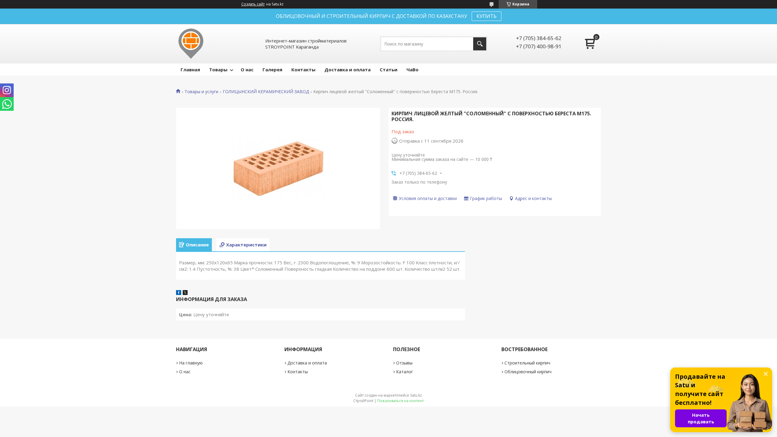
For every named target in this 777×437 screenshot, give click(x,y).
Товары (218, 69)
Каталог (404, 371)
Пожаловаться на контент (400, 400)
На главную (191, 363)
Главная (190, 69)
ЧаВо (412, 69)
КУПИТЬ (487, 16)
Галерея (272, 69)
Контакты (303, 69)
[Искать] (479, 43)
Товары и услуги (201, 91)
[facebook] (178, 293)
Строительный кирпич (527, 363)
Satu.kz (416, 395)
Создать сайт (253, 4)
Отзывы (404, 363)
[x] (185, 293)
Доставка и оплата (347, 69)
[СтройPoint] (191, 44)
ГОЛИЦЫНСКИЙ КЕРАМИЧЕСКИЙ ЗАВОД (266, 91)
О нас (247, 69)
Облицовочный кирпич (527, 371)
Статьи (388, 69)
